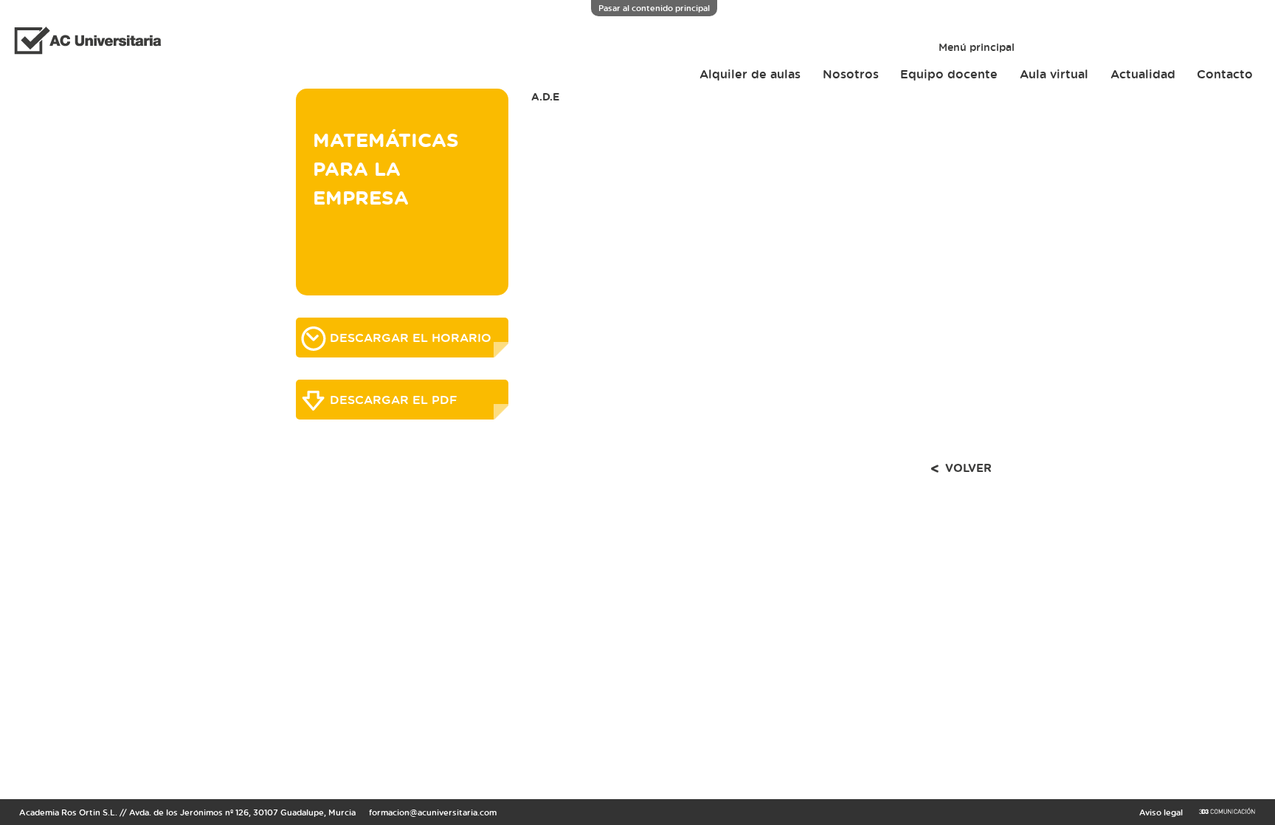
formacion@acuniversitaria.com (433, 812)
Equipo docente (949, 74)
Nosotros (851, 74)
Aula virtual (1054, 74)
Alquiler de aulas (750, 74)
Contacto (1225, 74)
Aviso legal (1161, 812)
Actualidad (1142, 74)
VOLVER (968, 468)
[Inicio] (82, 42)
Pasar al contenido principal (654, 7)
